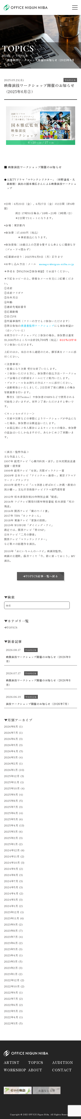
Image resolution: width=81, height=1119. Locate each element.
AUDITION (62, 1062)
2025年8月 (11, 801)
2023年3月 (11, 961)
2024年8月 (11, 875)
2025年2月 (11, 838)
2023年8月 (11, 930)
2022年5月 (11, 1011)
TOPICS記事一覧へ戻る (41, 576)
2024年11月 (12, 856)
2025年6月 (11, 813)
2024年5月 (11, 887)
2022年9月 (11, 992)
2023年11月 (11, 918)
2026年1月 (11, 770)
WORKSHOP (15, 1069)
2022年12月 (12, 980)
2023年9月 (11, 924)
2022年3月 (11, 1023)
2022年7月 (11, 998)
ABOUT (35, 1069)
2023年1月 (11, 974)
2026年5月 (11, 745)
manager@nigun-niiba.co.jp (56, 264)
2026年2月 (11, 763)
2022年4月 (11, 1017)
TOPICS (12, 627)
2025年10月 (12, 788)
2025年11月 (11, 782)
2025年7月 (11, 807)
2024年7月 (11, 881)
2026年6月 (11, 739)
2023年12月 (11, 912)
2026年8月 (11, 726)
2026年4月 (11, 751)
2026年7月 (11, 732)
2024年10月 (12, 862)
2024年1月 (11, 906)
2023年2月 (11, 968)
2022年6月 (11, 1005)
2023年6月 (11, 943)
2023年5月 (11, 949)
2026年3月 (11, 757)
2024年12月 (12, 850)
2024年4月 (11, 893)
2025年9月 (11, 794)
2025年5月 (11, 819)
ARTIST (11, 1062)
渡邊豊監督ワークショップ (37, 326)
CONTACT (62, 1069)
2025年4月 (11, 825)
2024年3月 (11, 899)
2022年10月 (12, 986)
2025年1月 (11, 844)
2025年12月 (12, 776)
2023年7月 (11, 937)
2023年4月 (11, 955)
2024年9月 (11, 869)
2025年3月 (11, 831)
